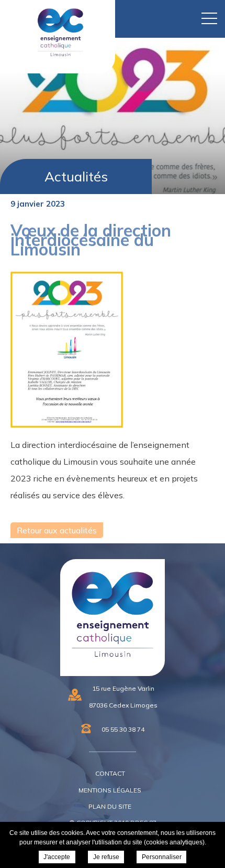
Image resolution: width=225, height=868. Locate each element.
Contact (110, 773)
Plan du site (109, 806)
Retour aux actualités (57, 530)
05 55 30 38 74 (123, 729)
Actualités (76, 176)
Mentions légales (109, 790)
